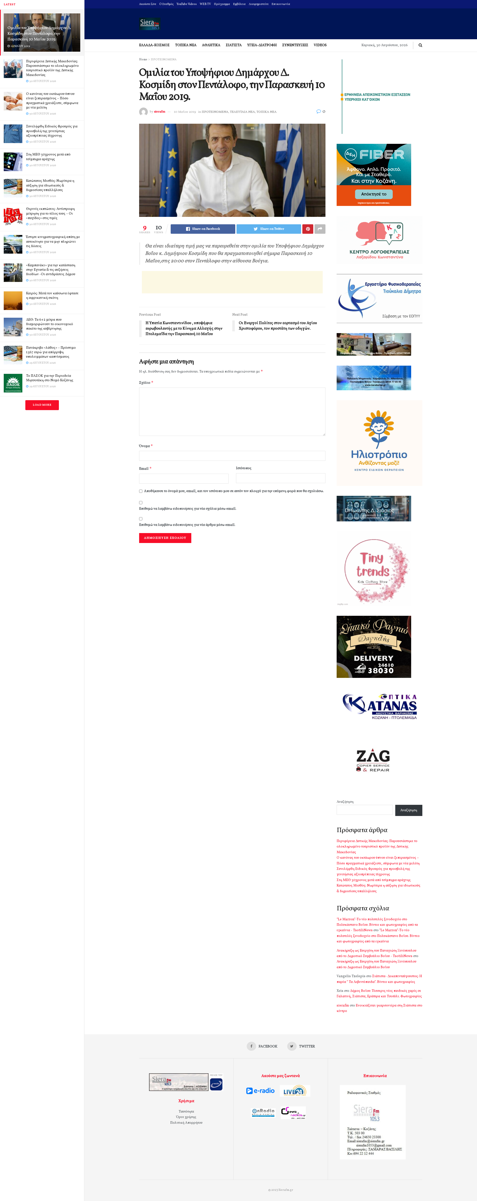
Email (145, 468)
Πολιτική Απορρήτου (186, 1123)
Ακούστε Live (147, 4)
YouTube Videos (187, 4)
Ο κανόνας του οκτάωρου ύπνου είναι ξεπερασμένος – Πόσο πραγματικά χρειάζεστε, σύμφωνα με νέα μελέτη (52, 101)
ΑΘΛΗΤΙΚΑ (211, 45)
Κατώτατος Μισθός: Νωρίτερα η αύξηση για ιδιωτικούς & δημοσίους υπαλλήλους (50, 185)
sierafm (159, 112)
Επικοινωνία (281, 4)
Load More (42, 405)
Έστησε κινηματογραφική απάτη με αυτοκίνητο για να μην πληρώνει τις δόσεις (53, 241)
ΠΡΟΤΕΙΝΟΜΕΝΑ (163, 60)
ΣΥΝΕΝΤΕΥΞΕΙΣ (295, 45)
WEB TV (205, 4)
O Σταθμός (166, 4)
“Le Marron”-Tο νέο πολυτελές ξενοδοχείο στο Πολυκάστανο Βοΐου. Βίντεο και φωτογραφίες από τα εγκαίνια (378, 936)
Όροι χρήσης (186, 1117)
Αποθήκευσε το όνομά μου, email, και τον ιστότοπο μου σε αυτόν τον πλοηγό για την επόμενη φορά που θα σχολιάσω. (234, 491)
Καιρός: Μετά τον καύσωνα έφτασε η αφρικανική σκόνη (52, 295)
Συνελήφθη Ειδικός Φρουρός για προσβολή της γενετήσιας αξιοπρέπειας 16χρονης (52, 131)
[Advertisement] (232, 282)
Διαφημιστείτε (259, 4)
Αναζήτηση (345, 802)
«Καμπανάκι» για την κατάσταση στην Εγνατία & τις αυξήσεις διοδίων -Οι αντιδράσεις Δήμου (50, 270)
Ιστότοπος (243, 468)
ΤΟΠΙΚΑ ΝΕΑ (186, 45)
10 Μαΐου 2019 (185, 112)
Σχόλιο (146, 382)
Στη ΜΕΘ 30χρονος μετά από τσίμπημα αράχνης (48, 156)
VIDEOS (320, 45)
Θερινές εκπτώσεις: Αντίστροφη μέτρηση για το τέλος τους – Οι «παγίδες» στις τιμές (50, 213)
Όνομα (146, 446)
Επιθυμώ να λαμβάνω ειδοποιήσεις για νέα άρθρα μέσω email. (187, 525)
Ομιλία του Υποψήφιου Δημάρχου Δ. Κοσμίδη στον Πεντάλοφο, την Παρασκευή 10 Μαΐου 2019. (39, 33)
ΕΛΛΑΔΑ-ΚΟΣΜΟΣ (154, 45)
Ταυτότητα (186, 1111)
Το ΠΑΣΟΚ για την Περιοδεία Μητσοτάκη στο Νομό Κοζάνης (49, 378)
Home (143, 60)
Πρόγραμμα (222, 4)
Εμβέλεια (239, 4)
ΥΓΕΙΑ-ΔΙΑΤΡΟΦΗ (262, 45)
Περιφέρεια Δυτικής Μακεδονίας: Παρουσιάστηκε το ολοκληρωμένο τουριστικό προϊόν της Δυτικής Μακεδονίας (52, 68)
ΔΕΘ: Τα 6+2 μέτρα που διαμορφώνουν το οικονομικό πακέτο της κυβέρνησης (49, 324)
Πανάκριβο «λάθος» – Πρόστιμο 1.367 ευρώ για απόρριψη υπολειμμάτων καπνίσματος (51, 352)
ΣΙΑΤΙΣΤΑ (234, 45)
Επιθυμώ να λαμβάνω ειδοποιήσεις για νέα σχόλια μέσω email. (187, 508)
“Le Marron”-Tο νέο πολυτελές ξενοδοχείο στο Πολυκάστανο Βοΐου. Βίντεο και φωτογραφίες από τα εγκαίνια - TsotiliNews (377, 925)
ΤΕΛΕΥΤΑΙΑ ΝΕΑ (242, 112)
